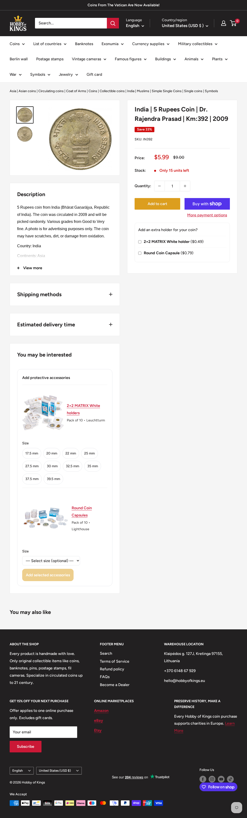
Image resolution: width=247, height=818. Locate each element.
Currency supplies (148, 43)
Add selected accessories (48, 575)
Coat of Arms (76, 91)
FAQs (105, 676)
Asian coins (27, 91)
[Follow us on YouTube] (221, 779)
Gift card (94, 74)
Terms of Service (114, 661)
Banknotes (84, 43)
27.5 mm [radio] (32, 466)
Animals (191, 59)
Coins (15, 43)
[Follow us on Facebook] (202, 779)
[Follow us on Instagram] (212, 779)
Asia (13, 91)
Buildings (163, 59)
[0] (233, 23)
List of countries (47, 43)
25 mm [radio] (89, 453)
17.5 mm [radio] (31, 453)
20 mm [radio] (51, 453)
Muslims (143, 91)
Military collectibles (195, 43)
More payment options (207, 215)
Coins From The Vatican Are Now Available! (124, 5)
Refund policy (112, 669)
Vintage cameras (86, 59)
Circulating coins (51, 91)
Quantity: (143, 186)
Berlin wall (19, 59)
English (17, 770)
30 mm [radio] (52, 466)
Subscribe (25, 746)
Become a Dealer (115, 684)
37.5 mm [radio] (32, 479)
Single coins (193, 91)
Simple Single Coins (167, 91)
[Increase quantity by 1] (185, 186)
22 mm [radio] (70, 453)
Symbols (37, 74)
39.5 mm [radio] (53, 479)
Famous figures (128, 59)
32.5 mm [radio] (72, 466)
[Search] (113, 23)
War (13, 74)
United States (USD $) (55, 770)
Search (106, 653)
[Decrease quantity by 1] (159, 186)
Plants (217, 59)
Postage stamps (49, 59)
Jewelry (66, 74)
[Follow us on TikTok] (230, 779)
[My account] (223, 23)
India (130, 91)
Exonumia (110, 43)
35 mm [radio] (92, 466)
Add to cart (157, 203)
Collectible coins (112, 91)
